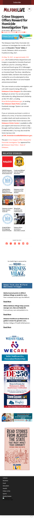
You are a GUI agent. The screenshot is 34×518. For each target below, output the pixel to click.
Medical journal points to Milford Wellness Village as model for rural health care (15, 294)
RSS (25, 32)
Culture (5, 478)
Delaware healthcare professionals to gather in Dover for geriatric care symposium (16, 320)
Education (6, 486)
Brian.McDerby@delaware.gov (12, 101)
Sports (5, 493)
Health (5, 488)
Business (5, 480)
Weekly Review (7, 496)
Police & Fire (20, 32)
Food (4, 483)
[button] (29, 9)
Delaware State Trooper (9, 32)
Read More (7, 302)
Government (6, 475)
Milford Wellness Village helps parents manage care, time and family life (16, 307)
